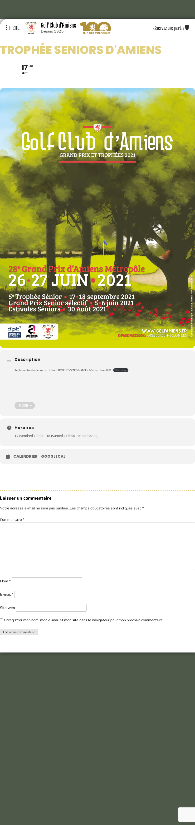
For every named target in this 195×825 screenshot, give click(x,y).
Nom (5, 581)
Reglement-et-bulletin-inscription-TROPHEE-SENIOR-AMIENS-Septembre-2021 (63, 370)
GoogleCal (53, 456)
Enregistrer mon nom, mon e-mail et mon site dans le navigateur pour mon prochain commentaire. (83, 620)
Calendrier (25, 456)
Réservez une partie (169, 28)
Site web (7, 607)
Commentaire (12, 519)
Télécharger (120, 370)
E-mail (6, 594)
